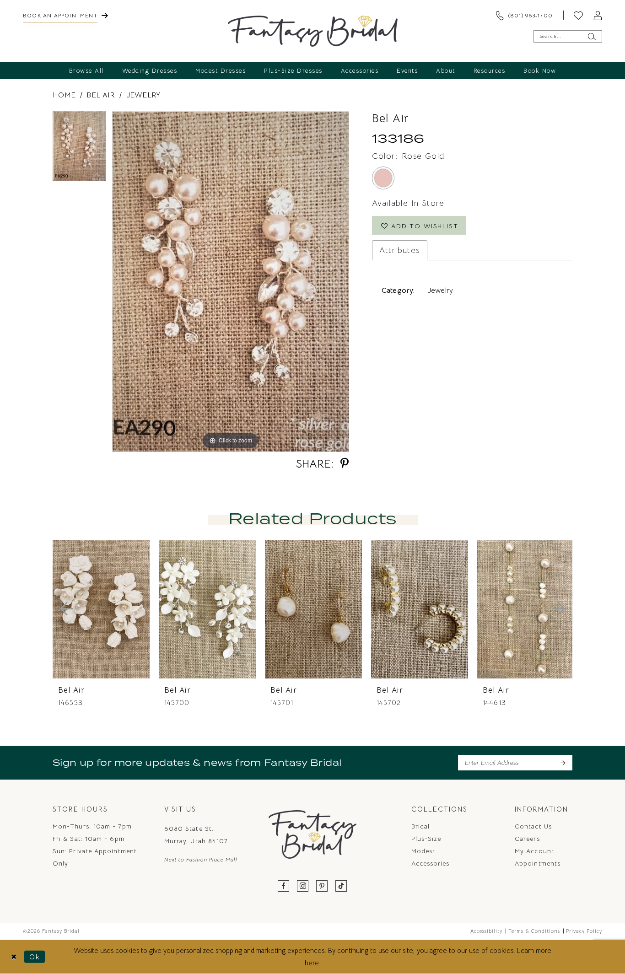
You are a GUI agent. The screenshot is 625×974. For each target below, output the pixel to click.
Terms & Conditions (534, 931)
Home (64, 95)
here (312, 962)
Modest (423, 851)
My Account (534, 851)
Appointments (537, 863)
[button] (597, 15)
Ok (34, 956)
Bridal (420, 826)
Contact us (533, 826)
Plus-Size (426, 838)
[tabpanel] (79, 149)
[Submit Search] (591, 36)
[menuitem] (65, 15)
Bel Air (100, 95)
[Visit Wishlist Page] (578, 15)
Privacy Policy (584, 931)
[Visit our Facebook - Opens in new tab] (283, 886)
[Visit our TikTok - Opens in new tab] (341, 886)
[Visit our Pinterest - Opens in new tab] (322, 886)
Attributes (399, 250)
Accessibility (486, 931)
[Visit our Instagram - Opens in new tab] (302, 886)
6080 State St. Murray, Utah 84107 (196, 834)
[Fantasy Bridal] (313, 31)
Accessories (430, 863)
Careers (527, 838)
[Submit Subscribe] (562, 762)
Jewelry (143, 95)
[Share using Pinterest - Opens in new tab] (344, 463)
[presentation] (101, 609)
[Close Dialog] (13, 956)
